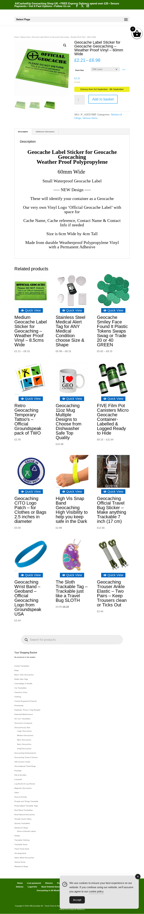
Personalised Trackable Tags (26, 806)
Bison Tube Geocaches (24, 675)
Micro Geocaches (24, 740)
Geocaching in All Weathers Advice (53, 890)
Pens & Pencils (20, 797)
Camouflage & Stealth (23, 683)
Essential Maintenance (23, 714)
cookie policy (96, 891)
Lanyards (18, 779)
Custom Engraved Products (25, 701)
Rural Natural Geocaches (24, 815)
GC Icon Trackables (22, 719)
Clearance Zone (20, 692)
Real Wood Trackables (23, 810)
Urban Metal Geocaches (24, 858)
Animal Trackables (21, 666)
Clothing (17, 697)
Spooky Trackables (22, 823)
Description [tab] (23, 132)
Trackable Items (20, 844)
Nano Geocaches (24, 744)
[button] (65, 45)
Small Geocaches (24, 749)
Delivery (19, 887)
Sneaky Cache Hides (22, 819)
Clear (123, 69)
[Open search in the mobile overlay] (72, 639)
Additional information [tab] (45, 132)
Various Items (25, 37)
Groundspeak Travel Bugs (25, 766)
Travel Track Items (21, 849)
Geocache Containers (23, 723)
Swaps (17, 836)
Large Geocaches (24, 731)
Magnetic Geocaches (23, 788)
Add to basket (103, 99)
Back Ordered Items (50, 887)
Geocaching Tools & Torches (26, 757)
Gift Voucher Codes (22, 762)
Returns (49, 883)
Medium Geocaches (25, 735)
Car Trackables (20, 688)
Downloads (18, 705)
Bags (16, 670)
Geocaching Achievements (25, 753)
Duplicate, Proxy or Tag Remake (27, 710)
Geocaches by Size (22, 727)
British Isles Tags (21, 679)
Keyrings (17, 771)
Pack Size (79, 70)
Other (16, 793)
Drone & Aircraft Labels (26, 831)
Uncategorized (20, 853)
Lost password (34, 883)
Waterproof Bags (21, 866)
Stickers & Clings (21, 828)
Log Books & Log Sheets (24, 784)
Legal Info (32, 887)
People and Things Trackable (26, 801)
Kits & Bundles (20, 775)
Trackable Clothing (22, 840)
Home (16, 37)
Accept (77, 899)
